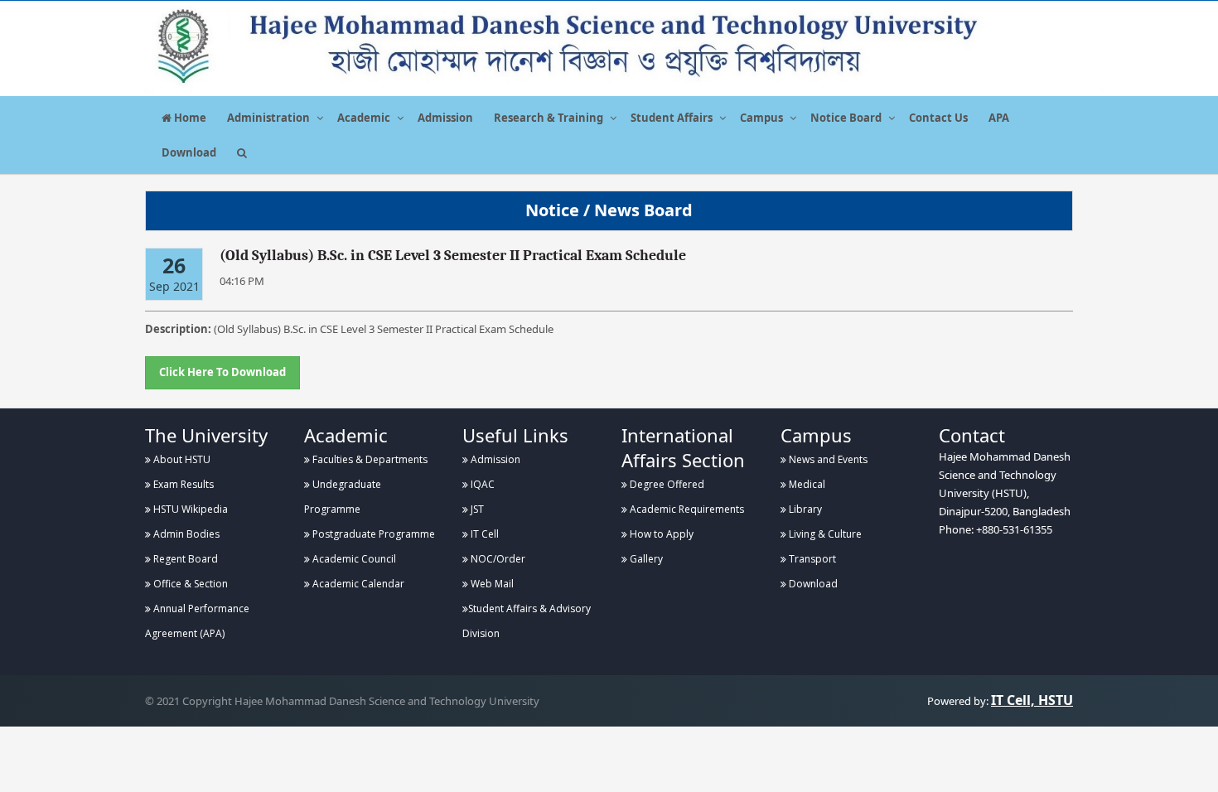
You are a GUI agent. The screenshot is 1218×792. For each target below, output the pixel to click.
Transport (811, 559)
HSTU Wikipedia (189, 509)
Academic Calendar (357, 584)
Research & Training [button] (548, 117)
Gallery (645, 559)
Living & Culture (824, 534)
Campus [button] (761, 117)
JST (476, 509)
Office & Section (189, 584)
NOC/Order (496, 559)
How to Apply (660, 534)
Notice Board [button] (846, 117)
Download (189, 152)
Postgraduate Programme (372, 534)
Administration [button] (268, 117)
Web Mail (491, 584)
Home (189, 117)
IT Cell (483, 534)
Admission (445, 117)
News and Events (827, 459)
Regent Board (184, 559)
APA (998, 117)
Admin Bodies (185, 534)
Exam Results (182, 484)
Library (804, 509)
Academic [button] (363, 117)
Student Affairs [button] (672, 117)
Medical (805, 484)
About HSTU (180, 459)
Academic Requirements (685, 509)
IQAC (481, 484)
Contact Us (938, 117)
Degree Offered (665, 484)
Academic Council (353, 559)
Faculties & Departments (369, 459)
